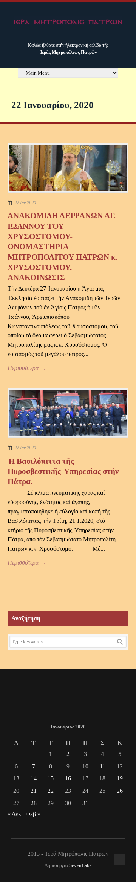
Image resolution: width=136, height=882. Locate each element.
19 (120, 778)
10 (85, 766)
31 (85, 803)
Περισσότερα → (27, 368)
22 (51, 791)
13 (16, 778)
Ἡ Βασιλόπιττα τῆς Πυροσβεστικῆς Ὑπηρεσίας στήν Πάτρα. (63, 471)
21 (34, 791)
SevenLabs (80, 865)
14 (34, 778)
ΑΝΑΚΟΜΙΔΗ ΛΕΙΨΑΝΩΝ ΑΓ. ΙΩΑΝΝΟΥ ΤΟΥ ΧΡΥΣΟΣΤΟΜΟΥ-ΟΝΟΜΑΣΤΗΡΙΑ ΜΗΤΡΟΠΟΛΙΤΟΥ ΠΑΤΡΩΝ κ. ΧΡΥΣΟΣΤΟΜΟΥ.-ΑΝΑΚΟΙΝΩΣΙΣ (62, 246)
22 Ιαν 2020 (25, 203)
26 (120, 791)
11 (102, 766)
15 (51, 778)
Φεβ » (33, 814)
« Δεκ (14, 814)
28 (34, 803)
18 (102, 778)
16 (68, 778)
